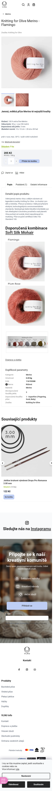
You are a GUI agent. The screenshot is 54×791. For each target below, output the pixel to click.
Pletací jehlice (7, 696)
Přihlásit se (27, 605)
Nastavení (26, 776)
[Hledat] (23, 4)
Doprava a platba (9, 726)
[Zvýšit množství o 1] (16, 161)
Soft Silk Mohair (19, 232)
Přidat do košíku (29, 161)
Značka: (11, 32)
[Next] (51, 463)
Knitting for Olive (33, 402)
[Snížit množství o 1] (6, 161)
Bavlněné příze (8, 687)
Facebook (19, 669)
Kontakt (5, 721)
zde (17, 769)
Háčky (4, 701)
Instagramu (41, 528)
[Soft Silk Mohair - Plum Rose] (25, 303)
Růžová (29, 384)
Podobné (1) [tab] (21, 184)
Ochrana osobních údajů (12, 741)
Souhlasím (39, 784)
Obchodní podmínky (10, 736)
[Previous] (2, 463)
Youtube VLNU (34, 669)
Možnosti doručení (12, 142)
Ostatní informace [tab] (38, 184)
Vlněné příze (7, 691)
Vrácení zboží (7, 731)
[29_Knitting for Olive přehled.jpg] (27, 338)
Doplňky (5, 706)
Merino (29, 375)
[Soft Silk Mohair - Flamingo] (25, 259)
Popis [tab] (9, 184)
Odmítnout (13, 784)
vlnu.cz (27, 669)
